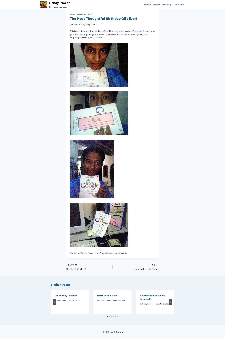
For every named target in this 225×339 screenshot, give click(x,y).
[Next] (170, 302)
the (144, 31)
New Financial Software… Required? (153, 297)
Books (72, 14)
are (140, 31)
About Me (179, 4)
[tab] (107, 316)
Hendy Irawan (77, 24)
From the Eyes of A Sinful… (146, 267)
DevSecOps (167, 4)
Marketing (81, 14)
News (90, 14)
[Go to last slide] (54, 302)
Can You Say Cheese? (65, 296)
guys (148, 31)
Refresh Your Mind (107, 296)
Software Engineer (151, 4)
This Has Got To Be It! (76, 267)
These (136, 31)
